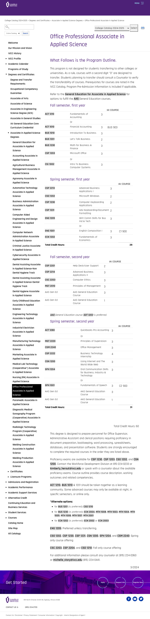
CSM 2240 (50, 347)
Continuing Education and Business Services (21, 505)
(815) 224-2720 (31, 607)
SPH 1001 (50, 385)
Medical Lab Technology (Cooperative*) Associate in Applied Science (26, 368)
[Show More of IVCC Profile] (6, 58)
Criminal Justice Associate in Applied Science (26, 248)
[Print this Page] (143, 28)
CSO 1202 (50, 196)
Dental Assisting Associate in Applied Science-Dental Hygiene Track (27, 282)
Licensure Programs (20, 476)
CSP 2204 (69, 548)
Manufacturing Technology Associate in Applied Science (26, 345)
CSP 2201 (50, 265)
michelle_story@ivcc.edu (67, 560)
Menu (137, 3)
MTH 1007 (77, 515)
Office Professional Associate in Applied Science (23, 391)
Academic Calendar (18, 64)
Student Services (17, 512)
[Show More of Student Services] (6, 512)
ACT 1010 (49, 126)
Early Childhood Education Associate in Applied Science (26, 305)
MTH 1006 (66, 515)
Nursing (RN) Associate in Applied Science (26, 379)
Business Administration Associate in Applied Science (25, 205)
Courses (12, 517)
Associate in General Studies (25, 118)
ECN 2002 (89, 520)
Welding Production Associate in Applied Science (23, 462)
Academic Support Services (22, 492)
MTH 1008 (101, 512)
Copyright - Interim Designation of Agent (70, 615)
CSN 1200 (50, 361)
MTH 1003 (112, 512)
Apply (103, 582)
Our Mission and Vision (20, 48)
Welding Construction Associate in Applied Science (24, 449)
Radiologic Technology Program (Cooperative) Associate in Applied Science (25, 433)
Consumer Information (46, 615)
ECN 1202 (50, 237)
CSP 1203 (50, 153)
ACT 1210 (49, 114)
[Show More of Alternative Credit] (6, 497)
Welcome (13, 42)
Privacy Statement (30, 615)
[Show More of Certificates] (8, 471)
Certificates (16, 471)
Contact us (11, 607)
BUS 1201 (49, 139)
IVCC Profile (14, 58)
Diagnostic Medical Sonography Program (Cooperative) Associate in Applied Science (26, 416)
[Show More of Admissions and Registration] (6, 482)
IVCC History (14, 53)
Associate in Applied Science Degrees (67, 20)
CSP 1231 (49, 210)
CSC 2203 (50, 279)
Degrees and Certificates (39, 20)
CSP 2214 (50, 271)
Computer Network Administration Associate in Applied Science (26, 236)
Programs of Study (18, 69)
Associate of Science (21, 103)
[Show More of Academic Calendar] (6, 64)
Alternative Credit (17, 498)
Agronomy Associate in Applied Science (25, 180)
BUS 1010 (50, 133)
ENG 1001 (50, 230)
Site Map (13, 528)
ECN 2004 (89, 512)
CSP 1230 (50, 202)
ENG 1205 (50, 218)
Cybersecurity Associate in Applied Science (26, 257)
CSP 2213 (50, 188)
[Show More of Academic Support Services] (6, 492)
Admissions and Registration (23, 482)
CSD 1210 (88, 506)
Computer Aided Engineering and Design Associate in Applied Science (25, 221)
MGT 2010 (50, 286)
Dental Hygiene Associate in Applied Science (26, 293)
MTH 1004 (124, 512)
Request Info (120, 582)
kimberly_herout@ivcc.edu (65, 468)
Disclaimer (18, 615)
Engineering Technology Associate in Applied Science (25, 318)
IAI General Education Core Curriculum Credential (24, 125)
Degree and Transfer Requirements (21, 82)
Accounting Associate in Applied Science (25, 158)
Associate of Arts (19, 98)
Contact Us (10, 615)
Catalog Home (15, 523)
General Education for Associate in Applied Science (24, 146)
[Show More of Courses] (6, 517)
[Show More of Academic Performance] (6, 487)
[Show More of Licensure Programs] (8, 476)
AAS (76, 99)
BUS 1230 (50, 145)
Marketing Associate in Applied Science (25, 356)
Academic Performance (20, 487)
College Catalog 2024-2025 (16, 20)
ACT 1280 (50, 330)
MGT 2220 (50, 341)
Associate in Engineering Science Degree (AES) (23, 111)
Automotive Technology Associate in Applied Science (25, 192)
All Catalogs (14, 533)
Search (25, 33)
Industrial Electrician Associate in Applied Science (23, 332)
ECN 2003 (103, 520)
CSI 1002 (49, 164)
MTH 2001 (88, 515)
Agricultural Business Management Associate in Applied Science (26, 169)
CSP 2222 (50, 353)
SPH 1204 (50, 369)
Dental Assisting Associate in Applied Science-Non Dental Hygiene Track (27, 268)
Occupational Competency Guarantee (24, 91)
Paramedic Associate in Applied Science (25, 402)
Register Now (138, 582)
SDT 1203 (88, 315)
